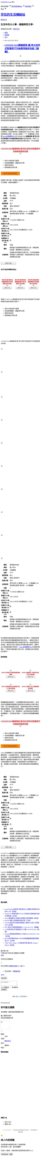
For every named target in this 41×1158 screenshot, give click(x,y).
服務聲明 (20, 1132)
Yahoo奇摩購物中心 (8, 136)
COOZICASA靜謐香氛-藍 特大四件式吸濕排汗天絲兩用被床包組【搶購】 (22, 48)
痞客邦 (11, 966)
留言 (15, 966)
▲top (2, 974)
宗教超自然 (16, 971)
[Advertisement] (20, 1083)
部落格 (7, 35)
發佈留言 (4, 989)
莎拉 (2, 955)
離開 (11, 1154)
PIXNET (9, 1130)
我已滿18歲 (5, 1154)
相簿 (6, 33)
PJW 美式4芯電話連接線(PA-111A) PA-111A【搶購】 (22, 927)
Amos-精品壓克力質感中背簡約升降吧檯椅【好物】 (22, 918)
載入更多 (4, 978)
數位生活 (16, 29)
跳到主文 (4, 20)
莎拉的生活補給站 (13, 14)
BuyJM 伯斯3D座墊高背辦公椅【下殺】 (18, 920)
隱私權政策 (34, 1130)
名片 (6, 37)
